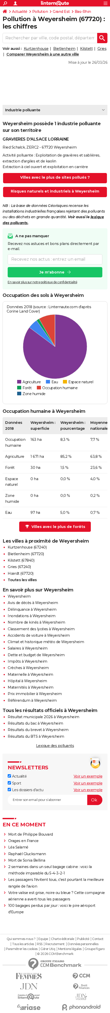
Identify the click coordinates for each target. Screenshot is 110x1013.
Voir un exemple (88, 776)
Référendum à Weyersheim (32, 700)
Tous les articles (23, 944)
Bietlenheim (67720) (26, 554)
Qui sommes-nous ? (21, 939)
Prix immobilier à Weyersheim (35, 693)
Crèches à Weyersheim (28, 667)
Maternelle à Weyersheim (30, 674)
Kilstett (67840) (21, 560)
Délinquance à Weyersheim (32, 609)
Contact (98, 939)
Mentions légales (70, 949)
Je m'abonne (51, 272)
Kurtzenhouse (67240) (27, 547)
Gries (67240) (19, 566)
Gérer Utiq (47, 949)
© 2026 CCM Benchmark (55, 954)
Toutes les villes (22, 580)
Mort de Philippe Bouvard (30, 834)
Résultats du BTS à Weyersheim (36, 736)
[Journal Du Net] (29, 986)
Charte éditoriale (62, 939)
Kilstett (86, 48)
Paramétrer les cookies (22, 949)
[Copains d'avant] (29, 996)
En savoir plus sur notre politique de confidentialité (42, 282)
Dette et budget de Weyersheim (36, 655)
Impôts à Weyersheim (27, 661)
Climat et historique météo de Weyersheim (46, 642)
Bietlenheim (64, 48)
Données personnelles (83, 944)
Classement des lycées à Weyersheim (41, 629)
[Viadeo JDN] (81, 997)
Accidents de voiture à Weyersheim (39, 635)
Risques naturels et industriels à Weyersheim (55, 191)
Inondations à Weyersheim (31, 616)
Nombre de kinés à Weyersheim (36, 622)
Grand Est (61, 11)
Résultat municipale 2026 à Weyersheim (43, 717)
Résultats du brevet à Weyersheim (38, 729)
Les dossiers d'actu (27, 790)
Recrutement (55, 944)
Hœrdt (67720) (21, 573)
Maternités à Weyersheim (30, 687)
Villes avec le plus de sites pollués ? (55, 177)
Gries (102, 48)
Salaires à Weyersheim (28, 648)
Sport (16, 783)
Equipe (43, 939)
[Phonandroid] (81, 1007)
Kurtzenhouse (36, 48)
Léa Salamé (18, 847)
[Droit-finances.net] (81, 986)
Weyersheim (19, 596)
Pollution (40, 11)
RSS (39, 944)
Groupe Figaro (94, 949)
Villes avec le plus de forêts (58, 526)
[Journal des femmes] (29, 976)
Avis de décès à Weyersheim (33, 602)
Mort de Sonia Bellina (26, 860)
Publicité (83, 939)
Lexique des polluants (55, 745)
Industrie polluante (22, 110)
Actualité (19, 11)
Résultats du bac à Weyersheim (35, 723)
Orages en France (23, 840)
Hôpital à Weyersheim (27, 681)
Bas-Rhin (83, 11)
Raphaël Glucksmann (27, 854)
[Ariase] (29, 1007)
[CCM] (81, 976)
